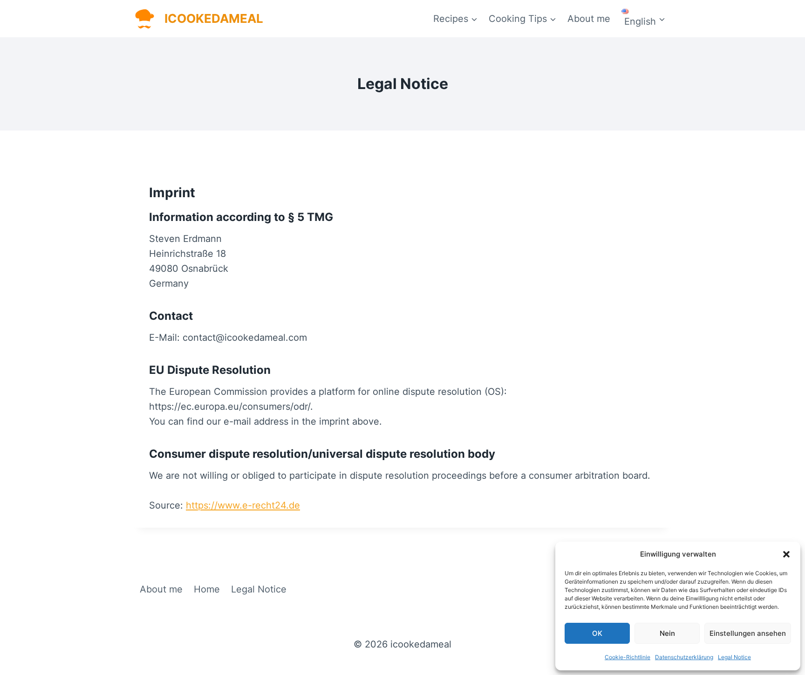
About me (588, 18)
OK (597, 633)
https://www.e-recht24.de (243, 505)
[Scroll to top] (783, 453)
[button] (786, 554)
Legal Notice (734, 657)
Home (207, 589)
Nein (667, 633)
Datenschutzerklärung (684, 657)
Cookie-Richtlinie (627, 657)
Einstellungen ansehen (747, 633)
